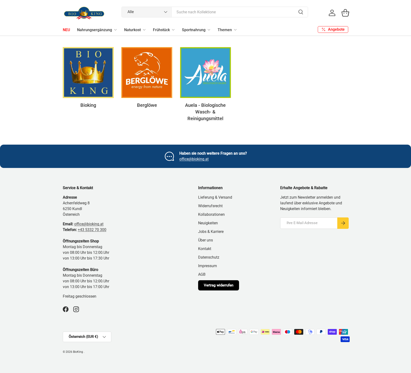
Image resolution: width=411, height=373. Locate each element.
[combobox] (215, 12)
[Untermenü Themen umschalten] (235, 30)
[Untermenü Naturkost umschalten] (144, 30)
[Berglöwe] (147, 72)
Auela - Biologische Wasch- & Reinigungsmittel (205, 111)
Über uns (205, 240)
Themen (225, 30)
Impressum (207, 266)
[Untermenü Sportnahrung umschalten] (209, 30)
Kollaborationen (211, 214)
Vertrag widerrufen (218, 285)
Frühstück (161, 30)
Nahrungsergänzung (94, 30)
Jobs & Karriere (211, 231)
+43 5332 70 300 (92, 229)
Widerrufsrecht (210, 206)
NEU (66, 30)
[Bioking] (88, 72)
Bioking (88, 105)
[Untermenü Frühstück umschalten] (173, 30)
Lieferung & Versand (215, 197)
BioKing (78, 351)
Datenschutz (208, 257)
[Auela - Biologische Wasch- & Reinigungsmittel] (205, 72)
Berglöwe (147, 105)
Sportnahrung (194, 30)
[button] (345, 13)
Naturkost (132, 30)
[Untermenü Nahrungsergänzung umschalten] (115, 30)
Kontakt (204, 248)
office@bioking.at (194, 159)
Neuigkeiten (208, 223)
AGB (202, 274)
